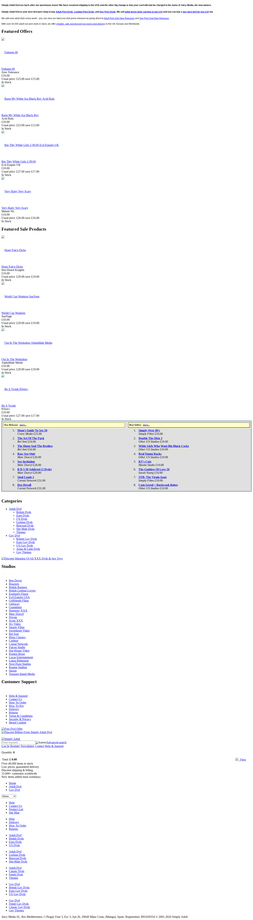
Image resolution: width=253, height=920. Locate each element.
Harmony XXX (18, 610)
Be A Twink (8, 405)
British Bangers (18, 587)
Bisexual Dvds (25, 525)
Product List (16, 809)
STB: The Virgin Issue (153, 477)
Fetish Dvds (16, 874)
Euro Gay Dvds (25, 542)
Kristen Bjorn (17, 654)
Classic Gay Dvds (19, 907)
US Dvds (21, 518)
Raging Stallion (18, 667)
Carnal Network (18, 644)
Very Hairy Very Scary (14, 207)
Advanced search (56, 742)
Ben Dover (15, 580)
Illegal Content (17, 722)
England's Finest (18, 593)
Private (13, 617)
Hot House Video (19, 650)
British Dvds (23, 512)
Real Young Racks (150, 453)
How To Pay (16, 705)
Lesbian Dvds (24, 522)
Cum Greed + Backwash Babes (158, 485)
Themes (21, 532)
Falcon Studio (17, 647)
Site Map (14, 812)
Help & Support (18, 695)
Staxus (13, 670)
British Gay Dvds (26, 538)
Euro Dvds (22, 515)
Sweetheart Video (19, 630)
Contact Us (15, 699)
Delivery (14, 709)
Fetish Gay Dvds (19, 903)
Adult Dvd (15, 508)
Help (12, 802)
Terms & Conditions (21, 715)
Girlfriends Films (19, 600)
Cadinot (13, 640)
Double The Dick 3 (150, 438)
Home (12, 783)
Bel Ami (14, 634)
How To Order (17, 702)
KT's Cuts (145, 461)
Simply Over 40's (149, 430)
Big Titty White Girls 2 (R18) (18, 161)
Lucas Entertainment (21, 657)
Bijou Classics (17, 637)
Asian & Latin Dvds (28, 548)
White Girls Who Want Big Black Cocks (164, 446)
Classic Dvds (16, 871)
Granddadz (15, 607)
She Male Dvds (25, 528)
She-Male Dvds (18, 861)
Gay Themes (23, 552)
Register (15, 746)
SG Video (15, 624)
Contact (39, 746)
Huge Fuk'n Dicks (12, 266)
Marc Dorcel (16, 613)
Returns (13, 712)
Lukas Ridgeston (19, 660)
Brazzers (14, 583)
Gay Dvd (14, 535)
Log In (5, 746)
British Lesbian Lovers (22, 590)
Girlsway (14, 603)
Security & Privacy (20, 719)
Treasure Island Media (22, 674)
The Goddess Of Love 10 (154, 469)
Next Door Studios (20, 664)
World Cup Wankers (13, 313)
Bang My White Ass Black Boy (20, 115)
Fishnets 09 (8, 68)
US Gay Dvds (24, 545)
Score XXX (16, 620)
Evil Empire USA (19, 597)
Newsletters (27, 746)
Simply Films (16, 627)
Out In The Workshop (14, 359)
